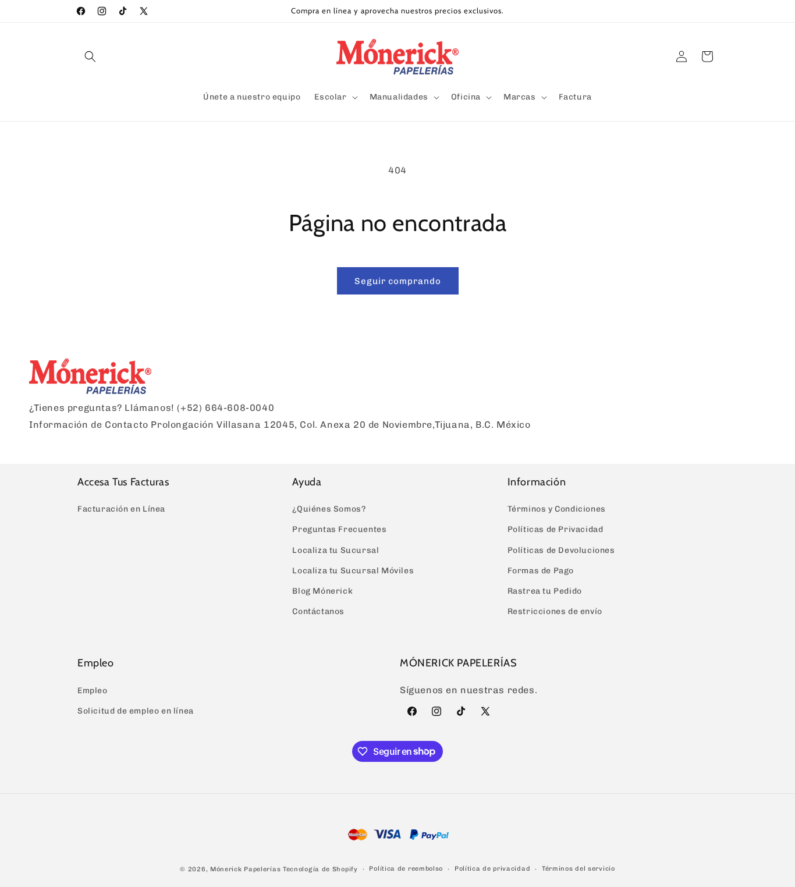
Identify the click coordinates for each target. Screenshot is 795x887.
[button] (90, 56)
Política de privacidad (492, 868)
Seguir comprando (397, 281)
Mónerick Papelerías (245, 869)
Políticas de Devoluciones (561, 550)
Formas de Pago (540, 571)
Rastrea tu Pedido (544, 591)
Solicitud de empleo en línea (135, 711)
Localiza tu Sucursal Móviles (353, 571)
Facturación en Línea (121, 509)
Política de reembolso (406, 868)
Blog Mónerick (322, 591)
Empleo (92, 691)
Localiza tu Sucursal (335, 550)
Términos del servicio (578, 868)
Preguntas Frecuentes (339, 529)
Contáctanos (318, 611)
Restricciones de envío (554, 611)
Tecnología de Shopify (320, 869)
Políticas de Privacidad (555, 529)
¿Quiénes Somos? (328, 509)
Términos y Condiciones (556, 509)
